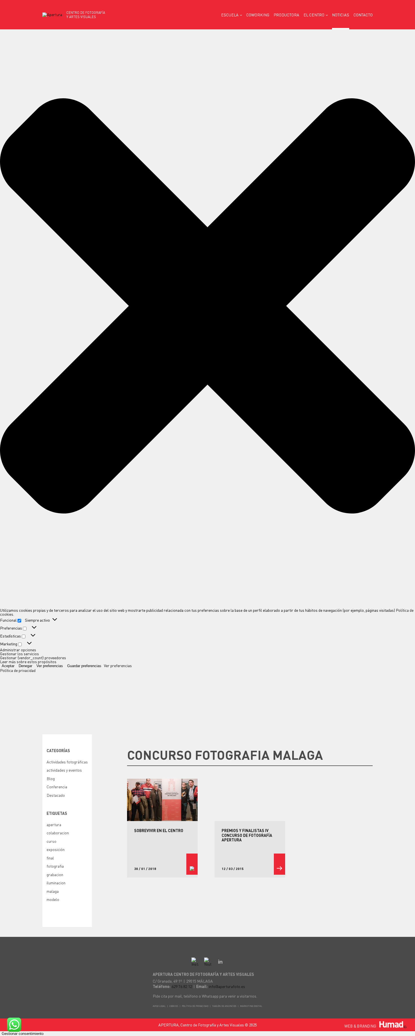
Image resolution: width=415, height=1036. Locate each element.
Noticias (340, 14)
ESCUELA (230, 14)
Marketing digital (251, 1006)
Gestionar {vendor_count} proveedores (33, 657)
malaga (53, 891)
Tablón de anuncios (224, 1006)
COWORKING (257, 14)
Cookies (173, 1006)
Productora (286, 14)
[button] (207, 306)
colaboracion (58, 832)
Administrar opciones (18, 649)
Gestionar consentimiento (22, 1033)
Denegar (25, 666)
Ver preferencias (49, 666)
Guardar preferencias (84, 666)
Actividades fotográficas (67, 761)
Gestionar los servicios (19, 653)
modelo (53, 899)
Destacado (56, 795)
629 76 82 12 (182, 986)
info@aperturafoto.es (227, 986)
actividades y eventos (64, 769)
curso (51, 841)
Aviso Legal (159, 1006)
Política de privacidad (18, 670)
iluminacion (56, 882)
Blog (51, 778)
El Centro (313, 14)
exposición (56, 849)
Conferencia (57, 786)
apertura (54, 824)
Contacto (363, 14)
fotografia (55, 866)
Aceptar (8, 666)
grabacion (55, 874)
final (50, 857)
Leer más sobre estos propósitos (28, 661)
